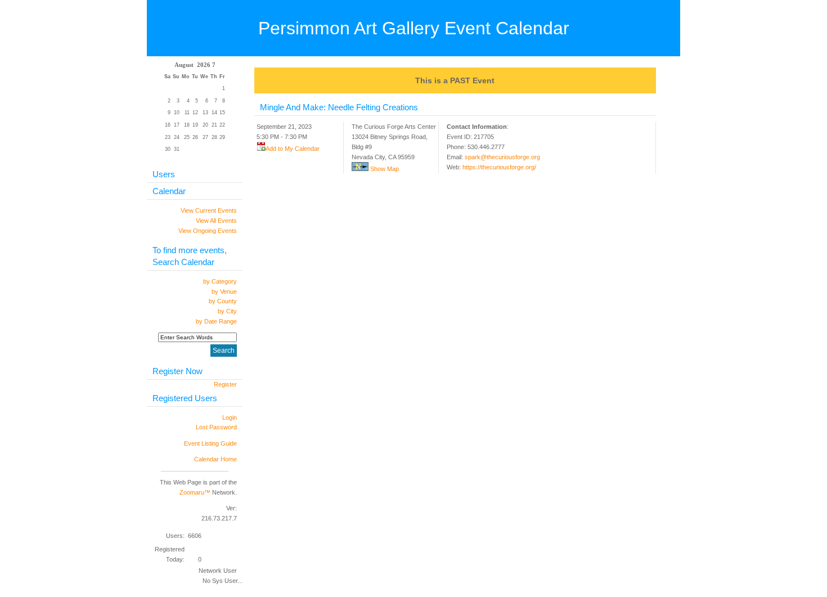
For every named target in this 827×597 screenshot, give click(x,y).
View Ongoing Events (207, 230)
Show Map (383, 168)
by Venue (224, 291)
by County (223, 301)
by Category (220, 281)
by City (227, 311)
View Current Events (209, 210)
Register (225, 384)
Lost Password (216, 427)
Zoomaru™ (194, 492)
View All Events (216, 220)
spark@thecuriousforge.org (502, 157)
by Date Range (216, 321)
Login (229, 417)
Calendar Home (215, 459)
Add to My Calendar (293, 148)
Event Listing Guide (210, 443)
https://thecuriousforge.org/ (499, 167)
